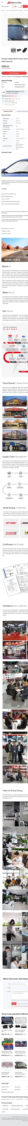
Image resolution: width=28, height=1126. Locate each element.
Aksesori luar (17, 1087)
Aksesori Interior (5, 1087)
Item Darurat (17, 1089)
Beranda (3, 10)
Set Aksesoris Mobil (15, 1109)
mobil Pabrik (5, 1105)
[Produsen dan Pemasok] (14, 2)
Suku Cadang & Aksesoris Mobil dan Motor (14, 10)
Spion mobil (4, 1089)
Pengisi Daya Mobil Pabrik (17, 1105)
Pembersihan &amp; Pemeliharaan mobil (10, 1092)
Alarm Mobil (5, 1109)
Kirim (14, 1003)
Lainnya (3, 1111)
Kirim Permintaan (14, 73)
